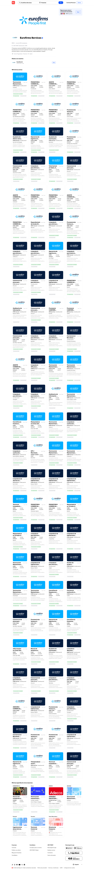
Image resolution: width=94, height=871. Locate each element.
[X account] (22, 864)
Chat (54, 62)
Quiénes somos (51, 850)
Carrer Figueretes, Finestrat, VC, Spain (23, 53)
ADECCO (51, 785)
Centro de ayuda (52, 855)
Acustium (33, 816)
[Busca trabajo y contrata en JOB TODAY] (13, 2)
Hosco (32, 785)
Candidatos (14, 855)
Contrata (14, 847)
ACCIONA (69, 785)
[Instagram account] (14, 864)
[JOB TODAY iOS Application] (69, 848)
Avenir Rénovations (53, 816)
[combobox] (29, 3)
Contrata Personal (71, 2)
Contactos (50, 852)
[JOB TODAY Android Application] (78, 848)
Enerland (15, 816)
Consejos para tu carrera (36, 847)
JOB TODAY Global (34, 850)
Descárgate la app (52, 847)
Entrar (79, 2)
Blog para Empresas (16, 852)
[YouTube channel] (19, 864)
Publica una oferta (16, 850)
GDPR (61, 867)
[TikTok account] (12, 864)
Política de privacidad (42, 867)
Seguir (78, 11)
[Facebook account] (17, 864)
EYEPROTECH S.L (16, 785)
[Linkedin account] (24, 864)
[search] (61, 2)
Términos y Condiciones (53, 867)
